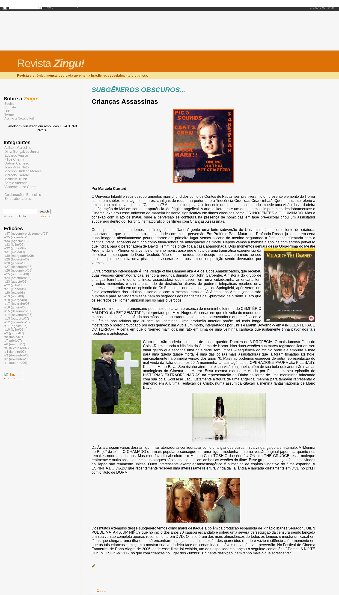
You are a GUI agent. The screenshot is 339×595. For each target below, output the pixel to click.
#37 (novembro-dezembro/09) (26, 233)
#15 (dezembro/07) (18, 311)
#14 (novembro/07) (18, 315)
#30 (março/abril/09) (19, 255)
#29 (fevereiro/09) (17, 259)
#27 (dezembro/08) (18, 267)
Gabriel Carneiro (16, 163)
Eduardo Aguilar (16, 155)
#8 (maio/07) (13, 337)
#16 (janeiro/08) (16, 307)
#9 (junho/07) (14, 333)
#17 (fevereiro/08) (17, 303)
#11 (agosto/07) (15, 326)
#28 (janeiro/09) (16, 263)
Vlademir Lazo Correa (20, 187)
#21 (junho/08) (15, 289)
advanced (45, 216)
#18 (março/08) (15, 300)
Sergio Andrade (15, 183)
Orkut (8, 111)
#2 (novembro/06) (17, 359)
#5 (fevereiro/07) (16, 348)
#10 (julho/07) (14, 329)
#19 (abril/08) (14, 296)
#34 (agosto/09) (16, 241)
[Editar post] (94, 567)
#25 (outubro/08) (16, 274)
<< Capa (99, 590)
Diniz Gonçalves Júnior (21, 151)
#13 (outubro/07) (16, 318)
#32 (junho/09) (15, 248)
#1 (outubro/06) (15, 363)
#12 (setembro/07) (18, 322)
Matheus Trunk (15, 179)
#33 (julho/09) (14, 244)
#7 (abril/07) (13, 340)
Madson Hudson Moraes (23, 171)
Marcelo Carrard (16, 175)
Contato (10, 107)
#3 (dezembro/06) (17, 355)
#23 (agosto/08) (16, 281)
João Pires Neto (16, 167)
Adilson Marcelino (17, 147)
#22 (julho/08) (14, 285)
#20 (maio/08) (14, 292)
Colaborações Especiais (22, 195)
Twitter (9, 115)
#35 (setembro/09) (18, 237)
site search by (15, 216)
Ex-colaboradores (17, 198)
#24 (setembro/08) (18, 278)
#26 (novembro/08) (18, 270)
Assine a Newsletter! (19, 118)
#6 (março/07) (14, 344)
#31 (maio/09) (14, 252)
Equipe (9, 103)
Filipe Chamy (14, 159)
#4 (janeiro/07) (15, 351)
